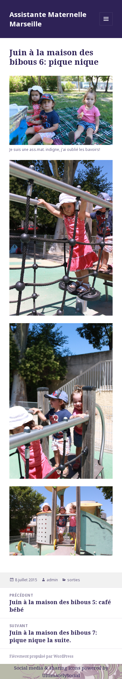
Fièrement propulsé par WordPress (41, 656)
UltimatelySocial (61, 675)
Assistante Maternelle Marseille (47, 18)
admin (52, 579)
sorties (73, 579)
